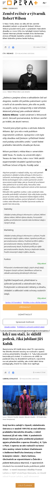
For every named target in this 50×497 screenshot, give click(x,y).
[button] (46, 170)
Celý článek (25, 485)
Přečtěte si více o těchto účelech (35, 302)
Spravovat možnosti (25, 322)
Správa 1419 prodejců (13, 302)
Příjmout (25, 307)
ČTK (4, 53)
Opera (5, 8)
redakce (10, 53)
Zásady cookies (10, 327)
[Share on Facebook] (9, 47)
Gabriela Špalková (10, 379)
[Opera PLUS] (22, 3)
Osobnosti (13, 8)
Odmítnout (25, 314)
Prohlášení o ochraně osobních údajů (30, 327)
